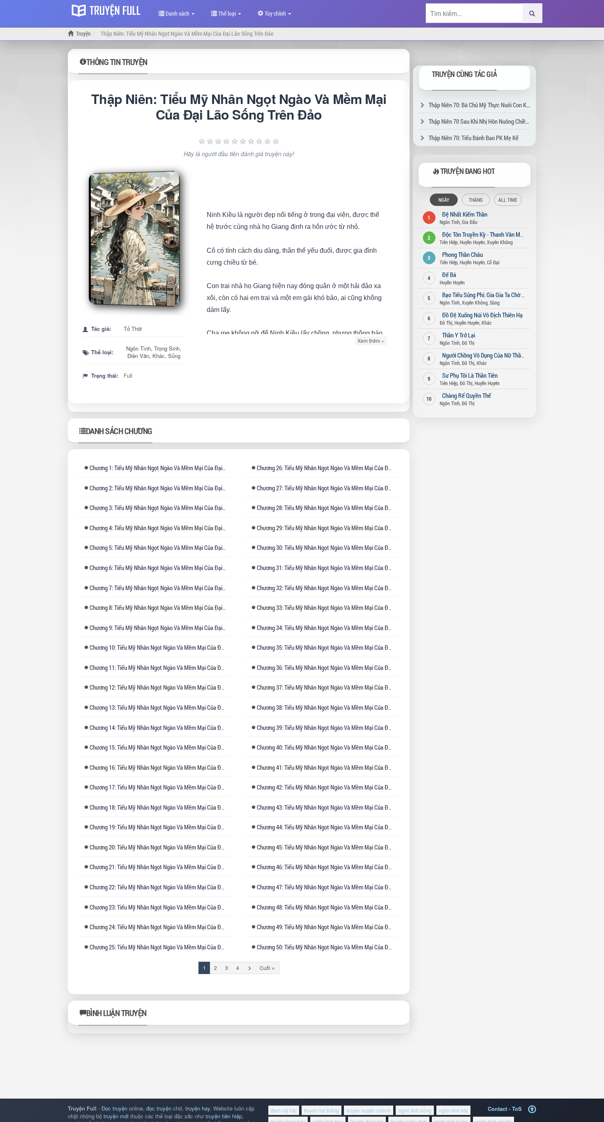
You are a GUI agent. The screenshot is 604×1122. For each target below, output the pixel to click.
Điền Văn (138, 356)
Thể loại (227, 13)
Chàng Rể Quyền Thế (466, 395)
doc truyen (108, 9)
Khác (158, 356)
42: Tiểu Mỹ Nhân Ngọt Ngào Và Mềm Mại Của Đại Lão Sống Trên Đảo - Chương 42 (362, 787)
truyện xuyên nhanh (368, 1110)
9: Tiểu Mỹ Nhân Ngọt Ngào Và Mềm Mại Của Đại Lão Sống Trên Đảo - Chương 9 (192, 627)
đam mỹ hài (284, 1110)
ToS (517, 1109)
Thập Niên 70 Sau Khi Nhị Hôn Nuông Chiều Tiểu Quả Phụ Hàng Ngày (508, 121)
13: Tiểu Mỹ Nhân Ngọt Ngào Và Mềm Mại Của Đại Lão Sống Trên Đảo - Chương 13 (195, 707)
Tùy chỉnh (275, 13)
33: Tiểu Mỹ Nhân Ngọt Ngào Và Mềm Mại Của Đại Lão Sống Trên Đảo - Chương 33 (362, 607)
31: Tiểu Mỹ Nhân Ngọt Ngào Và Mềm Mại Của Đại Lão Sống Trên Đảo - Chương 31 (362, 567)
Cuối (267, 967)
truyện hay (197, 1108)
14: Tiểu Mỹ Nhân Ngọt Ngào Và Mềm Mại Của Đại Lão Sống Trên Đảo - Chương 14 (195, 727)
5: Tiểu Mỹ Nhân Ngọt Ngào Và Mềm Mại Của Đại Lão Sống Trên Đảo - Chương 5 (192, 547)
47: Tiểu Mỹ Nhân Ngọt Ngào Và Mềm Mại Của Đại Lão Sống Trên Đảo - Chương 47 (362, 887)
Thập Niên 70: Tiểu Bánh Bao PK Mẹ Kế (474, 138)
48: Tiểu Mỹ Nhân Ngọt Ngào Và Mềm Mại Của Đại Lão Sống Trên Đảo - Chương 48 (362, 907)
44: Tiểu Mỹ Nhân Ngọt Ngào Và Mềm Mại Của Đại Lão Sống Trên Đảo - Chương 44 (362, 827)
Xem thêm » (370, 340)
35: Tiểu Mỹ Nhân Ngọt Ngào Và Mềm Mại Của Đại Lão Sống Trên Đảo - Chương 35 (362, 647)
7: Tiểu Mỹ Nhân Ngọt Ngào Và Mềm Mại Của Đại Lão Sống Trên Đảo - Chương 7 (192, 588)
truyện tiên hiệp (223, 1116)
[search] (532, 13)
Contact (497, 1109)
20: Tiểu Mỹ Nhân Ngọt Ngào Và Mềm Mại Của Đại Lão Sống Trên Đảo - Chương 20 (195, 847)
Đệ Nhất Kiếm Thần (464, 214)
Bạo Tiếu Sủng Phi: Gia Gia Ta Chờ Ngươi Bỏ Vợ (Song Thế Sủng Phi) (520, 295)
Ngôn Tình (138, 348)
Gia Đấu (469, 222)
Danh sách (177, 13)
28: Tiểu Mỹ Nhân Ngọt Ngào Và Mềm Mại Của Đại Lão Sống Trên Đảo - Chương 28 (362, 507)
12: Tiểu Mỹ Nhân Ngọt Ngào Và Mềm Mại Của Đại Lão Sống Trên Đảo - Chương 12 (195, 687)
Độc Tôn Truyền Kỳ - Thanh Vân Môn (484, 234)
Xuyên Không (500, 242)
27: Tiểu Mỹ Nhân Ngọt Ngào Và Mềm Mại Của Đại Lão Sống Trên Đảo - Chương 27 (362, 488)
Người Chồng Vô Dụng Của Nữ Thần (483, 355)
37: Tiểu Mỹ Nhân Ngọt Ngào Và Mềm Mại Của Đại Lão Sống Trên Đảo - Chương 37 (362, 687)
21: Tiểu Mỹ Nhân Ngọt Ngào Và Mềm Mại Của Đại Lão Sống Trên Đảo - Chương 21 (195, 867)
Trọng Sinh (167, 348)
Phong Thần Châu (462, 254)
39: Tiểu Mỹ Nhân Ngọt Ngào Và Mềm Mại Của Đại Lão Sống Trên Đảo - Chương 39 (362, 727)
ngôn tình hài (453, 1110)
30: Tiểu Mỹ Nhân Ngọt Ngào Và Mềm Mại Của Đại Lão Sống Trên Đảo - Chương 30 (362, 547)
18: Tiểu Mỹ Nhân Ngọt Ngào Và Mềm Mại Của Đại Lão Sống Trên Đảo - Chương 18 (195, 807)
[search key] (474, 13)
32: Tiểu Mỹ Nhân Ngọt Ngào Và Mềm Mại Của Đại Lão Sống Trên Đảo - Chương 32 (362, 588)
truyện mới (116, 1116)
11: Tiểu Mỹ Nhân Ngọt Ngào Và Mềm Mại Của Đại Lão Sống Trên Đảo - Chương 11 (195, 667)
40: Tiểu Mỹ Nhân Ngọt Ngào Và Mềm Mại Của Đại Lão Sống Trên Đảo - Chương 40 (362, 747)
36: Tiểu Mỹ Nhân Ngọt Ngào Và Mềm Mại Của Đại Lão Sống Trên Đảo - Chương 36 (362, 667)
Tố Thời (133, 328)
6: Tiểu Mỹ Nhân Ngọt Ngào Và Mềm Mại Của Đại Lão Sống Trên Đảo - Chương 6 (192, 567)
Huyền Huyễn (472, 242)
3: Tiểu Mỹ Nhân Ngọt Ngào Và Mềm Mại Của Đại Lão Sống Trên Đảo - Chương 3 (192, 507)
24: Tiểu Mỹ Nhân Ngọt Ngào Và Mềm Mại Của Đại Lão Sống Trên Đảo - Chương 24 (195, 927)
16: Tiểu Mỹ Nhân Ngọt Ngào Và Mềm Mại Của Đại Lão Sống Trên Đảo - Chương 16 (195, 767)
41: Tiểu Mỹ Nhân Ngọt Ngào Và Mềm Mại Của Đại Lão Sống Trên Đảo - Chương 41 (362, 767)
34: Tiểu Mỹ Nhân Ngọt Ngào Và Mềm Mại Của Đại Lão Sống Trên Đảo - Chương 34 (362, 627)
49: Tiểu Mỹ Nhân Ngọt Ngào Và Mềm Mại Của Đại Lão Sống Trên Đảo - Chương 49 (362, 927)
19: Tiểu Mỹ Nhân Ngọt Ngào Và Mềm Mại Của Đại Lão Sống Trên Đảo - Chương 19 (195, 827)
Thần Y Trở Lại (458, 335)
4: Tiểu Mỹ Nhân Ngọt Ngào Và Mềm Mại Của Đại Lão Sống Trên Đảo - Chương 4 (192, 528)
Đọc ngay (136, 239)
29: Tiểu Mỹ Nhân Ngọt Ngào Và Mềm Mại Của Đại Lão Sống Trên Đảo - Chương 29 (362, 528)
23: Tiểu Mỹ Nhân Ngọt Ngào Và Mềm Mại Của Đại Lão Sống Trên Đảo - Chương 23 (195, 907)
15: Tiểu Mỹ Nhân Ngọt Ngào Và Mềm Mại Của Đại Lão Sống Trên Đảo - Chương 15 (195, 747)
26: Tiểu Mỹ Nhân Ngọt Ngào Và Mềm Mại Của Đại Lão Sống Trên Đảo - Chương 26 (362, 468)
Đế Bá (449, 274)
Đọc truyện (114, 1108)
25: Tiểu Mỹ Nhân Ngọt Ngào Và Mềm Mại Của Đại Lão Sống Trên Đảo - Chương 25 (195, 947)
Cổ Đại (493, 262)
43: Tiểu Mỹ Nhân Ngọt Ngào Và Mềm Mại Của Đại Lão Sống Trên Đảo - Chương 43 (362, 807)
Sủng (174, 356)
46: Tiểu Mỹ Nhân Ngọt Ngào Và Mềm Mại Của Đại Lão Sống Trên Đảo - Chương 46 (362, 867)
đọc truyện (158, 1108)
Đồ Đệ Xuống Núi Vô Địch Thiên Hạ (482, 315)
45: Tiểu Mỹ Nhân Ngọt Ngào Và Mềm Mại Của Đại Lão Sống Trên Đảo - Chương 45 (362, 847)
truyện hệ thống (321, 1110)
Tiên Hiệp (449, 242)
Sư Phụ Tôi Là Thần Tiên (470, 375)
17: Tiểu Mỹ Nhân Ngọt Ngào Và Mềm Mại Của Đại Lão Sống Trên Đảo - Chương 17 (195, 787)
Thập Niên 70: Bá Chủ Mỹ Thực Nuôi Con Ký (479, 105)
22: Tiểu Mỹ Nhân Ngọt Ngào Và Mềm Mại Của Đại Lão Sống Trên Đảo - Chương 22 (195, 887)
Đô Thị (446, 322)
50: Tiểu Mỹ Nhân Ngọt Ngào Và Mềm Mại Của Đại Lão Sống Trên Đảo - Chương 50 (362, 947)
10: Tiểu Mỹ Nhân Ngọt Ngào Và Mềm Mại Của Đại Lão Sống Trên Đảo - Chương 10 (195, 647)
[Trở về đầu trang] (532, 1109)
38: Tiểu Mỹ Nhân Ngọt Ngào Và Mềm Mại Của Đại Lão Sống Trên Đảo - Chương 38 (362, 707)
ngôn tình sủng (414, 1110)
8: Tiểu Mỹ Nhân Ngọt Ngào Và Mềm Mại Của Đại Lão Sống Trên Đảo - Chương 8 (192, 607)
